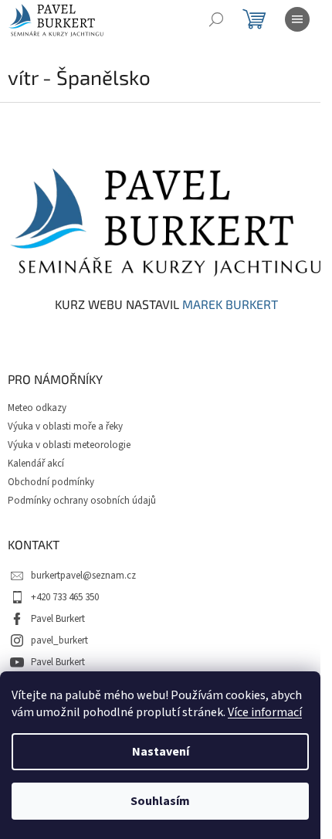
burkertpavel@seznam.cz (83, 576)
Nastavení (160, 751)
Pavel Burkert (58, 619)
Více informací (265, 712)
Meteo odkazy (37, 408)
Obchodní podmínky (51, 482)
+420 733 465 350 (65, 597)
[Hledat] (216, 19)
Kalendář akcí (36, 463)
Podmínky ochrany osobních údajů (82, 501)
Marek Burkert (230, 304)
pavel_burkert (59, 640)
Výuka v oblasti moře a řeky (65, 426)
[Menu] (297, 19)
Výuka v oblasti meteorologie (69, 445)
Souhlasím (160, 801)
